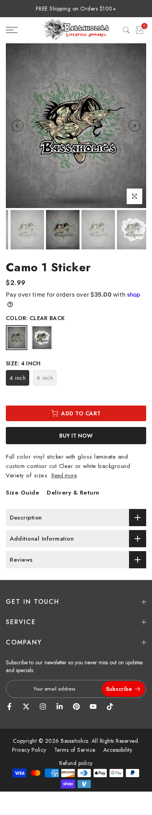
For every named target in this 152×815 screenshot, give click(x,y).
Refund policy (76, 763)
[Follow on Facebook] (9, 706)
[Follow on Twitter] (26, 706)
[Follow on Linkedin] (59, 706)
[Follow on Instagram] (42, 706)
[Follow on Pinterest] (76, 706)
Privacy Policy (29, 750)
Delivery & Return (73, 492)
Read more (64, 475)
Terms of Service (74, 750)
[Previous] (17, 126)
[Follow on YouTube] (93, 706)
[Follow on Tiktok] (109, 706)
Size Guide (22, 492)
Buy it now (76, 436)
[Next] (134, 126)
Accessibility (118, 750)
